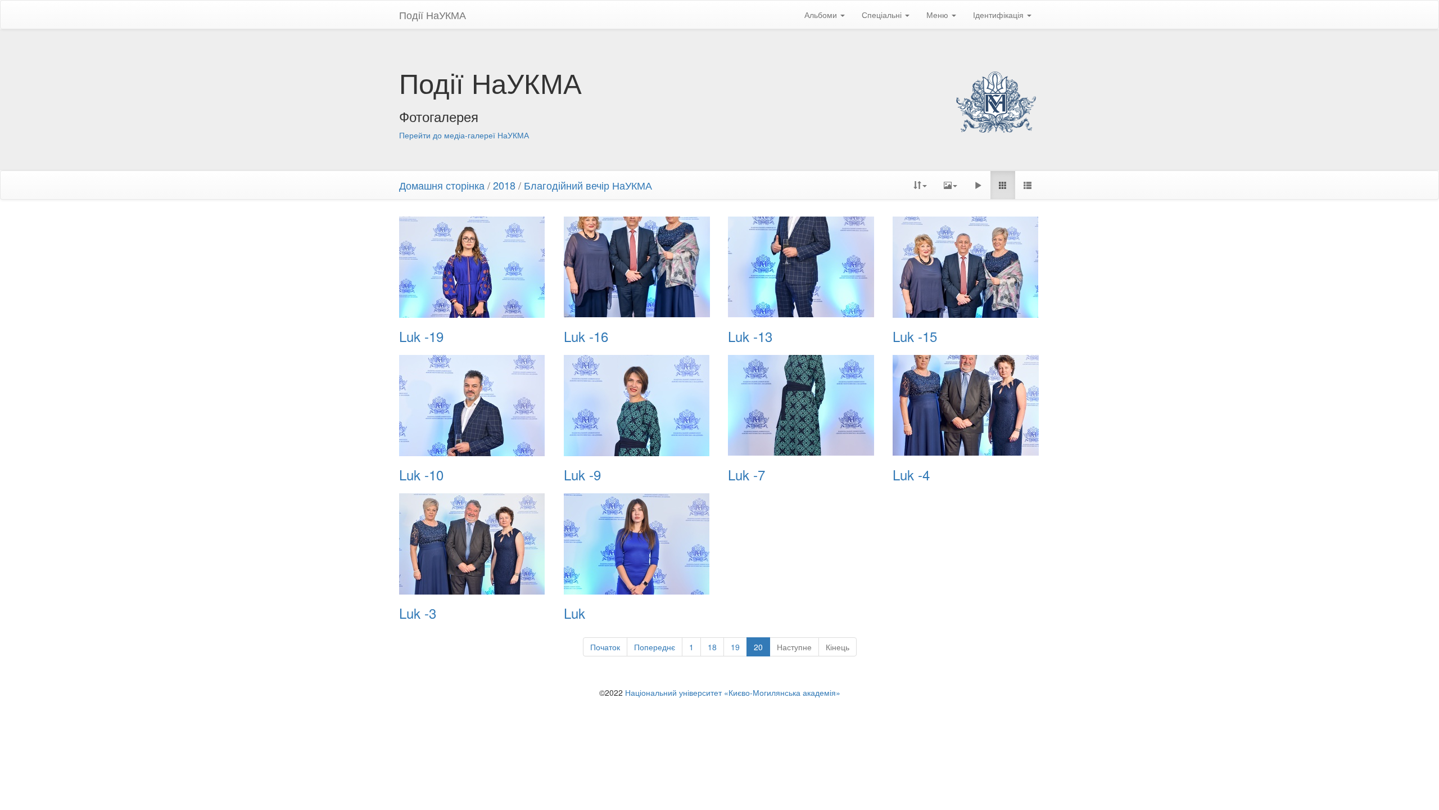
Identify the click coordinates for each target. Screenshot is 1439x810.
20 (758, 646)
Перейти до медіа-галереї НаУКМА (464, 135)
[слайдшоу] (978, 185)
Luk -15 (915, 336)
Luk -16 (586, 336)
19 (735, 646)
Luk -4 (911, 474)
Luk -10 (421, 474)
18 (712, 646)
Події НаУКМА (432, 14)
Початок (605, 646)
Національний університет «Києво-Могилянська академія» (732, 692)
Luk (574, 613)
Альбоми (821, 14)
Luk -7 (746, 474)
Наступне (794, 646)
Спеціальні (883, 14)
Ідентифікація (999, 14)
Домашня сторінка (442, 185)
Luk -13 (750, 336)
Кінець (837, 646)
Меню (938, 14)
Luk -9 (582, 474)
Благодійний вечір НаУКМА (588, 185)
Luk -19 (421, 336)
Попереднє (654, 646)
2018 (504, 185)
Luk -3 (417, 613)
